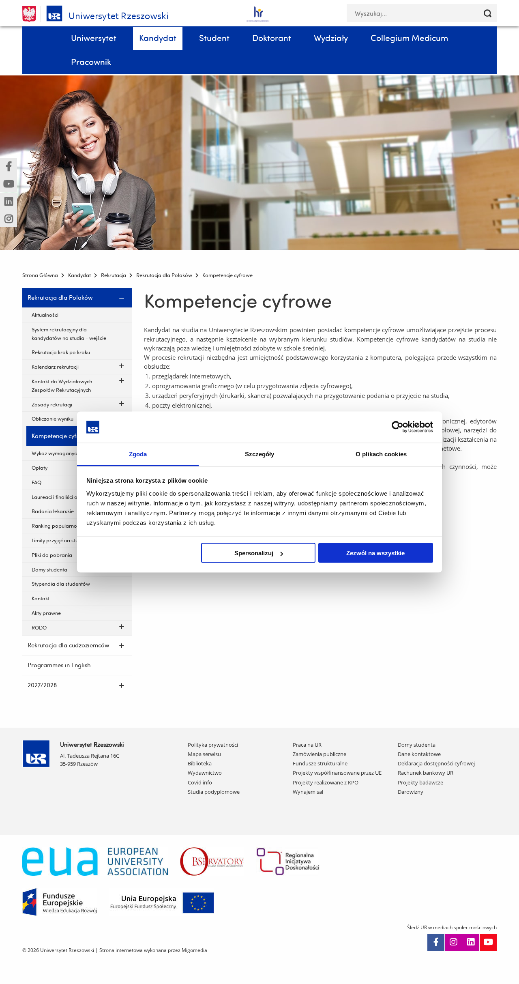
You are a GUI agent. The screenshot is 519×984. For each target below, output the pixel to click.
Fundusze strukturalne (320, 763)
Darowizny (410, 791)
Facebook (435, 942)
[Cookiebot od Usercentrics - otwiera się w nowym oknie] (397, 427)
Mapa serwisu (204, 754)
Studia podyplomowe (214, 791)
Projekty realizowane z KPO (325, 782)
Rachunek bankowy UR (425, 772)
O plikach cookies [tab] (381, 453)
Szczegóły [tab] (260, 453)
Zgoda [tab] (138, 453)
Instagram (453, 942)
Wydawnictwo (205, 772)
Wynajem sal (308, 791)
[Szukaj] (487, 13)
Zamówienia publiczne (319, 754)
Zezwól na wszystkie (375, 553)
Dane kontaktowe (419, 754)
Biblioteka (200, 763)
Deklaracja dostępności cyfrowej (436, 763)
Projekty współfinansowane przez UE (337, 772)
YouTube (488, 942)
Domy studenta (416, 744)
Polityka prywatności (213, 744)
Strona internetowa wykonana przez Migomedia (153, 950)
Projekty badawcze (420, 782)
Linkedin (470, 942)
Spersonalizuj (253, 553)
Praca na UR (307, 744)
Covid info (200, 782)
